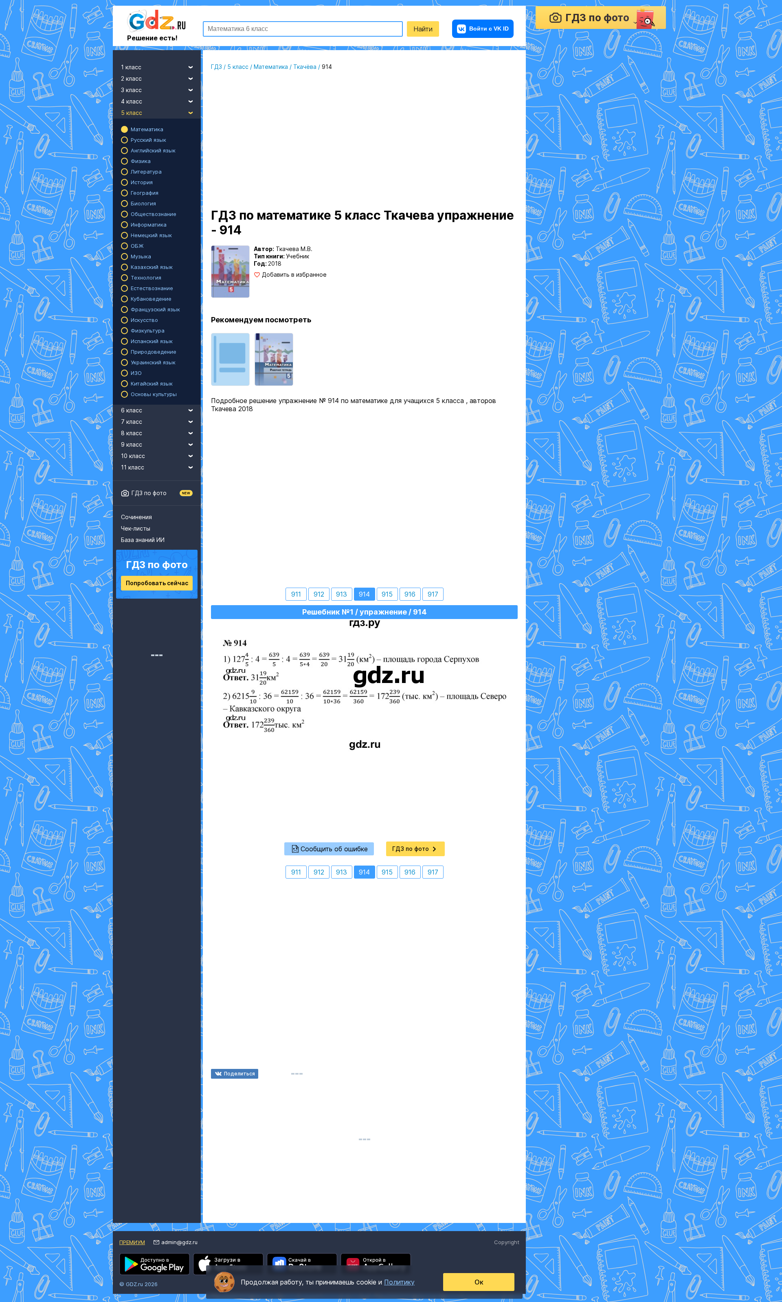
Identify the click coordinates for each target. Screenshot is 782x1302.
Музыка (141, 256)
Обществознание (153, 214)
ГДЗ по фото (149, 492)
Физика (141, 161)
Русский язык (148, 140)
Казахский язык (152, 267)
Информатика (149, 224)
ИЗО (136, 373)
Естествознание (152, 288)
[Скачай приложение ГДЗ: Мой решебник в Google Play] (154, 1264)
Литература (146, 171)
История (142, 182)
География (144, 192)
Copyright (506, 1242)
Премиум (132, 1242)
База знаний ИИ (143, 539)
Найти (423, 29)
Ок (478, 1282)
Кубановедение (151, 298)
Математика (147, 129)
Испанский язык (152, 341)
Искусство (144, 320)
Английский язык (153, 150)
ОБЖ (137, 245)
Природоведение (153, 351)
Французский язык (155, 309)
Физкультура (148, 330)
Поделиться (239, 1074)
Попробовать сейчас (157, 582)
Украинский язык (153, 362)
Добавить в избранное (294, 274)
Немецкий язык (151, 235)
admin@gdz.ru (179, 1242)
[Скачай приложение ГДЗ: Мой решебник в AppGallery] (375, 1264)
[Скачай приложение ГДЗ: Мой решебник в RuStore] (302, 1264)
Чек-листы (135, 528)
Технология (146, 277)
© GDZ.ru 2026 (138, 1284)
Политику (399, 1282)
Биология (143, 203)
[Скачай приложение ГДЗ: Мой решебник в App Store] (228, 1264)
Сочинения (136, 516)
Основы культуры (154, 394)
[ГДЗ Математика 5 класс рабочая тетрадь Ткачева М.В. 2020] (274, 359)
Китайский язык (152, 383)
